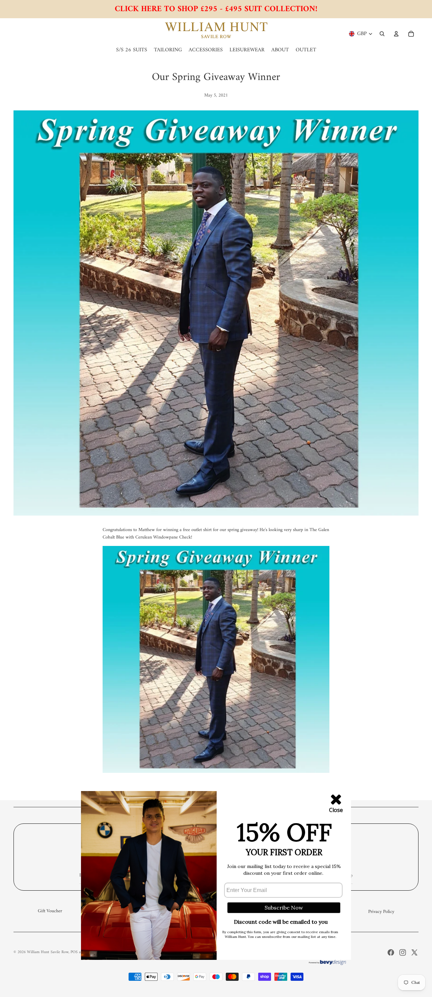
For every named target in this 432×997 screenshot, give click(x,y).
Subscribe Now (284, 907)
